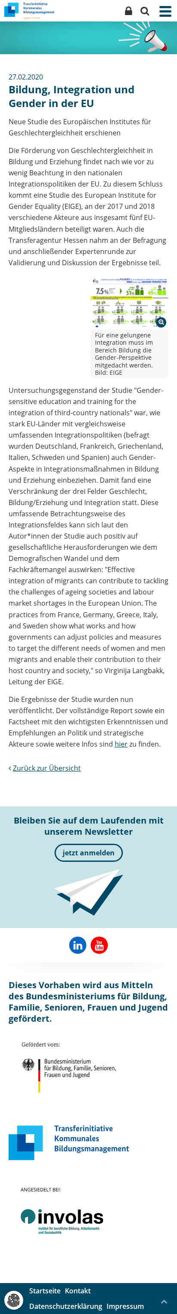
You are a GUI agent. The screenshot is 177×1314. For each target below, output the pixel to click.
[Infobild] (129, 302)
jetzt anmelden (89, 853)
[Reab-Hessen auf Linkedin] (77, 945)
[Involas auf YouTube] (99, 945)
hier (121, 744)
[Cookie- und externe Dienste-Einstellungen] (13, 1300)
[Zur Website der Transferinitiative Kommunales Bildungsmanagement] (69, 1142)
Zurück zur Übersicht (47, 768)
